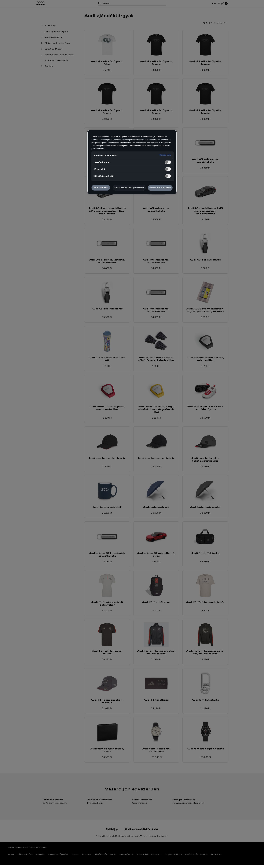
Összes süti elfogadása (160, 188)
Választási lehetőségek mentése (129, 188)
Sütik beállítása (101, 188)
